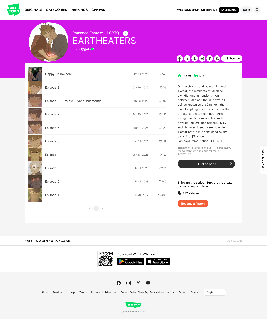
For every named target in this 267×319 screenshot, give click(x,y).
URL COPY (209, 58)
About (44, 292)
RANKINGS (79, 10)
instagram (128, 283)
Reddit (202, 58)
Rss (217, 58)
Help (72, 292)
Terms (83, 292)
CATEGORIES (56, 10)
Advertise (110, 292)
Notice (28, 240)
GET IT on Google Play (130, 261)
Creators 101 (209, 9)
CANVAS (98, 10)
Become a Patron (193, 203)
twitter (138, 283)
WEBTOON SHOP (188, 9)
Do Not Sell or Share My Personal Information (147, 292)
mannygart (81, 48)
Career (182, 292)
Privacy (95, 292)
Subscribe (233, 58)
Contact (195, 292)
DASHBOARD (228, 9)
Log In (246, 9)
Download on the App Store (158, 261)
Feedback (59, 292)
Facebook (180, 58)
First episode (207, 164)
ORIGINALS (33, 10)
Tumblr (194, 58)
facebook (119, 283)
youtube (148, 283)
